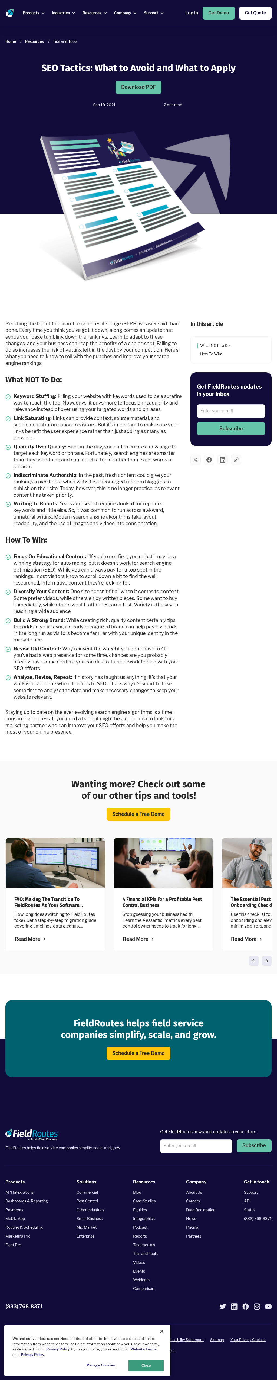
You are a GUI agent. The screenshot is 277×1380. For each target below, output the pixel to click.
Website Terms (143, 1349)
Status (249, 1210)
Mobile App (15, 1218)
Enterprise (85, 1236)
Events (139, 1271)
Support (251, 1192)
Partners (193, 1236)
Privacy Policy (58, 1349)
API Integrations (19, 1192)
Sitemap (217, 1339)
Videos (139, 1262)
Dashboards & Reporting (26, 1201)
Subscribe (231, 428)
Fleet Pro (13, 1245)
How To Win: (211, 353)
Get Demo (218, 12)
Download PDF (138, 87)
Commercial (87, 1192)
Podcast (140, 1227)
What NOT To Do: (215, 345)
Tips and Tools (145, 1253)
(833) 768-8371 (258, 1218)
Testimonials (144, 1245)
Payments (14, 1210)
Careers (193, 1201)
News (191, 1218)
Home (10, 41)
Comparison (143, 1288)
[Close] (162, 1331)
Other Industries (90, 1210)
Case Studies (144, 1201)
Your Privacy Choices (248, 1339)
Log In (191, 12)
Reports (140, 1236)
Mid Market (87, 1227)
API (247, 1201)
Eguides (140, 1210)
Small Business (90, 1218)
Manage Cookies (100, 1365)
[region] (87, 1350)
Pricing (192, 1227)
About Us (194, 1192)
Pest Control (87, 1201)
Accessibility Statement (184, 1339)
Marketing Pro (17, 1236)
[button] (231, 428)
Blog (137, 1192)
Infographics (144, 1218)
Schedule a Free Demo (138, 814)
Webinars (141, 1280)
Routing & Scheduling (24, 1227)
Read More (27, 939)
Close (146, 1365)
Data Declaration (200, 1210)
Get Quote (255, 12)
